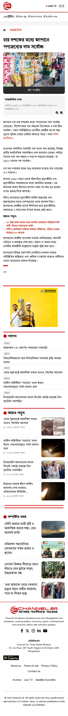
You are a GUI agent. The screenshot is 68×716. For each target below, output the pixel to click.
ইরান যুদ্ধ (22, 17)
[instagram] (33, 631)
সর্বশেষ (11, 336)
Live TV (28, 679)
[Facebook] (22, 631)
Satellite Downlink (45, 679)
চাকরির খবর (51, 17)
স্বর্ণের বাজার (36, 17)
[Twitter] (27, 631)
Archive (16, 679)
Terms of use (31, 665)
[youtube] (45, 631)
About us (16, 665)
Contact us (34, 671)
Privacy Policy (49, 665)
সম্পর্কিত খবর (16, 517)
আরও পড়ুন (16, 413)
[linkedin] (39, 631)
